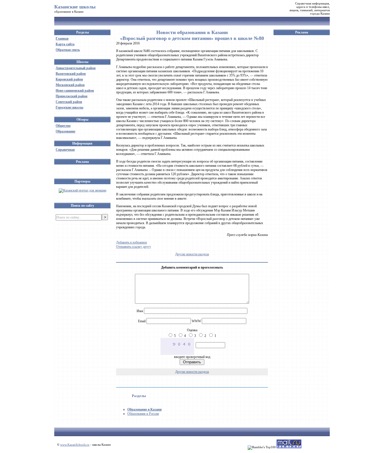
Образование (65, 131)
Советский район (69, 102)
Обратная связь (68, 50)
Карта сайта (65, 44)
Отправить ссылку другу (133, 247)
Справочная (65, 150)
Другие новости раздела (192, 254)
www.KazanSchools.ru (74, 444)
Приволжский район (71, 96)
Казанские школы (75, 7)
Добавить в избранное (131, 242)
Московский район (70, 85)
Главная (62, 38)
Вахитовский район (71, 74)
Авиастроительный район (76, 68)
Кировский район (69, 79)
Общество (63, 126)
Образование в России (143, 414)
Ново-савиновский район (75, 91)
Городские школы (69, 107)
